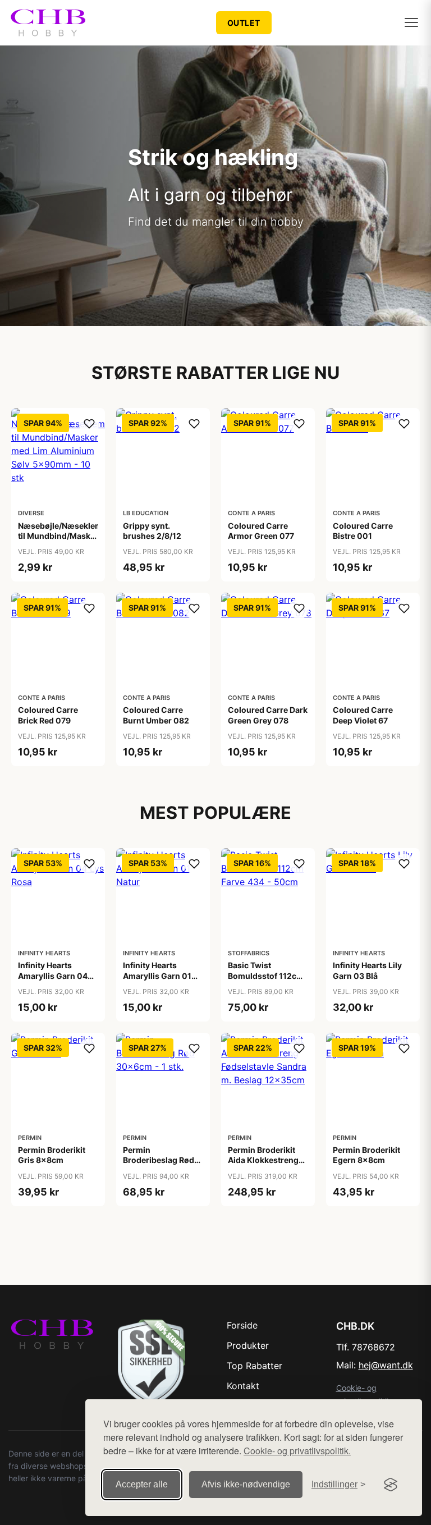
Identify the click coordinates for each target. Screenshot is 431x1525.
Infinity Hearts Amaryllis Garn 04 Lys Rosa (53, 975)
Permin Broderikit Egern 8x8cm (366, 1155)
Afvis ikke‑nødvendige (245, 1484)
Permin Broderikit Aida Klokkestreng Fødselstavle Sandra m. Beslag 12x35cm (266, 1165)
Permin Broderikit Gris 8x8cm (51, 1155)
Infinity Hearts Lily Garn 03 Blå (367, 970)
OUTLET (243, 23)
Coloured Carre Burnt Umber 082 (156, 715)
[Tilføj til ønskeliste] (89, 424)
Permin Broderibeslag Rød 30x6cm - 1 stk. (158, 1160)
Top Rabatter (254, 1365)
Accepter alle (142, 1484)
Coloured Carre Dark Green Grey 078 (268, 715)
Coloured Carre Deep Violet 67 (363, 715)
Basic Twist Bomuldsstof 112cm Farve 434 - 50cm (266, 975)
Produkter (248, 1345)
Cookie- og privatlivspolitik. (297, 1450)
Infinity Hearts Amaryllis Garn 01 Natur (157, 975)
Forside (242, 1325)
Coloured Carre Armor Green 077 (261, 531)
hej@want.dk (386, 1365)
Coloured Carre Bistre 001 (363, 531)
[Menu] (411, 22)
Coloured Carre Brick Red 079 (48, 715)
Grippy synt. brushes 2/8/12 (152, 531)
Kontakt (243, 1385)
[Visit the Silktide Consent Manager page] (390, 1484)
